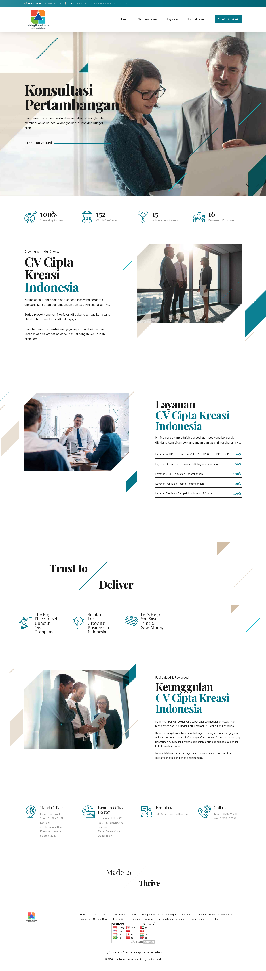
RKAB (134, 914)
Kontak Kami (197, 19)
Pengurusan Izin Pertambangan (159, 914)
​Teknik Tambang (199, 918)
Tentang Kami (148, 19)
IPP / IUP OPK (97, 914)
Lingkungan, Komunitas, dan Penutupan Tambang (157, 918)
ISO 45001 (118, 918)
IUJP (82, 914)
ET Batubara (118, 914)
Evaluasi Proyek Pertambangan (215, 914)
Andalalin (187, 914)
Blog (216, 918)
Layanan (173, 19)
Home (125, 19)
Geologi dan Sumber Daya (94, 918)
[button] (248, 184)
